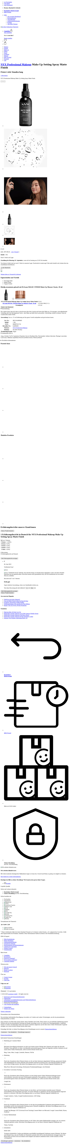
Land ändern (12, 991)
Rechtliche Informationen (9, 340)
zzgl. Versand (14, 252)
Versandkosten (11, 19)
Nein (32, 588)
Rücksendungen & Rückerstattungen (14, 945)
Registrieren (7, 957)
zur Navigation (8, 2)
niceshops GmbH (12, 994)
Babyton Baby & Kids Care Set (12, 612)
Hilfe (5, 15)
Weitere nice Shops (9, 1008)
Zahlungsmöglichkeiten (13, 21)
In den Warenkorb (5, 267)
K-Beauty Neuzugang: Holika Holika (14, 602)
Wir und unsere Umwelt (10, 967)
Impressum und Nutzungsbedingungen (14, 997)
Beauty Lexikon (8, 970)
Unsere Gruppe (8, 977)
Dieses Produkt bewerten (7, 530)
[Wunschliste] (5, 41)
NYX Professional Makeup (16, 64)
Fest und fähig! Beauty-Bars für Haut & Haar (16, 601)
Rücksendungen (11, 18)
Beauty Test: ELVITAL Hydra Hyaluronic (15, 605)
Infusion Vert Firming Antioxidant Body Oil (15, 618)
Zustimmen (4, 1032)
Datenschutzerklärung (51, 1029)
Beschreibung (5, 308)
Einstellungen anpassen (24, 1032)
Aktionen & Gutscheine (10, 946)
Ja (26, 588)
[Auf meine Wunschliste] (1, 269)
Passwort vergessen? (9, 958)
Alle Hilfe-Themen (12, 24)
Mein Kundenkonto (9, 939)
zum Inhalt (7, 3)
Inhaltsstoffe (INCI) (7, 333)
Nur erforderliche (12, 1032)
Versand (7, 12)
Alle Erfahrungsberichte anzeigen (9, 558)
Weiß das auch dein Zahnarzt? (12, 599)
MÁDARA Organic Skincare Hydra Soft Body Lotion (18, 616)
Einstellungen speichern (7, 1141)
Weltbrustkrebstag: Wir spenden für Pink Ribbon (17, 604)
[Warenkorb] (36, 43)
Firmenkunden (8, 949)
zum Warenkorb (8, 5)
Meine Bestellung (8, 940)
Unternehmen (7, 1007)
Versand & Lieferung (9, 943)
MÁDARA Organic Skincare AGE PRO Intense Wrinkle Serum (21, 613)
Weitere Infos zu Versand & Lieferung (11, 274)
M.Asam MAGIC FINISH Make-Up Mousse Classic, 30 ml (19, 303)
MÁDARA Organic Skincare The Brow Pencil (16, 615)
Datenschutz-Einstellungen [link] (11, 1003)
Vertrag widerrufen (6, 1011)
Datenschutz (7, 998)
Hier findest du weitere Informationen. (11, 876)
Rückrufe (6, 971)
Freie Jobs (6, 980)
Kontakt (9, 22)
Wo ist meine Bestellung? (14, 16)
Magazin (6, 968)
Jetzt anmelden (8, 32)
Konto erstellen (8, 38)
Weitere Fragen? (8, 948)
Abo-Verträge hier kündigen (11, 1004)
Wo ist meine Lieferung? (10, 960)
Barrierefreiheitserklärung (11, 1001)
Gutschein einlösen (9, 961)
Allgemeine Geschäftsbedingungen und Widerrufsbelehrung (20, 1000)
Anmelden (7, 955)
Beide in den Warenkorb (7, 307)
